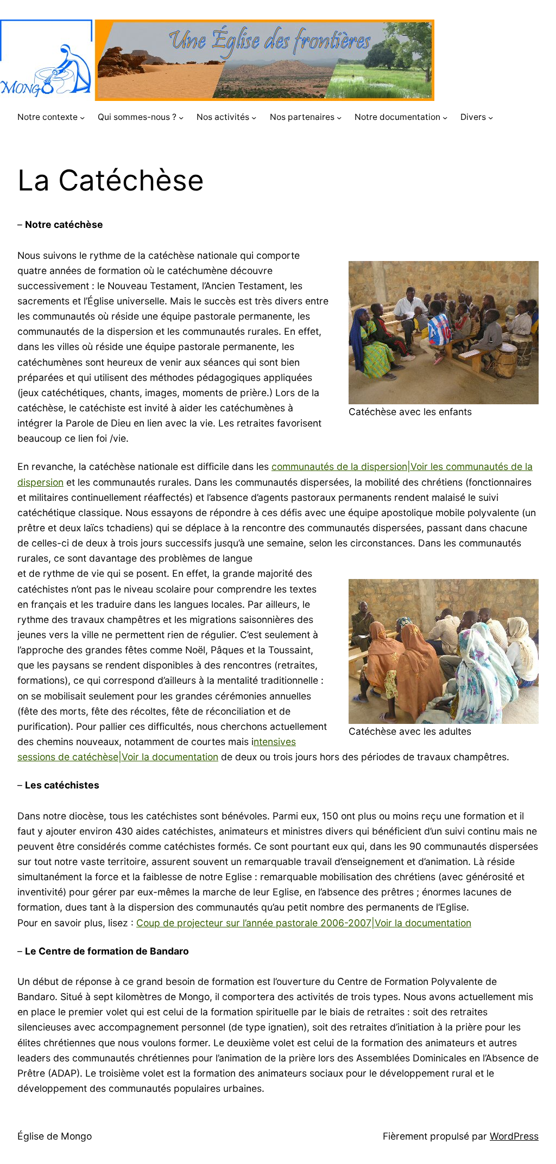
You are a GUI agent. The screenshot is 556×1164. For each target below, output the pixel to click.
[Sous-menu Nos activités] (253, 117)
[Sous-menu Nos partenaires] (339, 117)
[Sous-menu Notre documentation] (445, 117)
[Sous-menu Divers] (490, 117)
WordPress (514, 1136)
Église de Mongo (54, 1136)
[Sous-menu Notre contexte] (82, 117)
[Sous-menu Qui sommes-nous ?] (181, 117)
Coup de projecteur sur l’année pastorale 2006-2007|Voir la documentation (303, 922)
